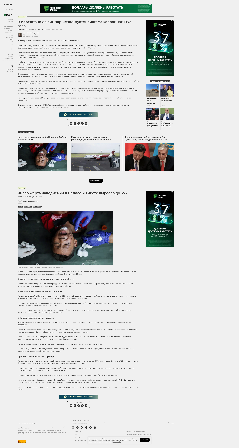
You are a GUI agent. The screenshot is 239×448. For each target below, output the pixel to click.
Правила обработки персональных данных (138, 434)
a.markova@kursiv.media (30, 36)
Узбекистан (9, 71)
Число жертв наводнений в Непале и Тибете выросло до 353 (42, 138)
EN (9, 9)
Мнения (10, 42)
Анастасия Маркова (31, 33)
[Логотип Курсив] (8, 4)
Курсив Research (8, 26)
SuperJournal (9, 33)
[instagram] (73, 427)
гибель (20, 206)
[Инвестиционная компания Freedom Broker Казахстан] (8, 15)
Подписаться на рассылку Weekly (83, 420)
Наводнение (27, 206)
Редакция (10, 54)
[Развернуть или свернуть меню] (12, 49)
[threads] (90, 427)
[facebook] (95, 427)
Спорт (11, 39)
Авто (11, 24)
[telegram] (77, 427)
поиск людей (37, 206)
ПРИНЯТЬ (144, 440)
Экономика (9, 37)
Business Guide (8, 28)
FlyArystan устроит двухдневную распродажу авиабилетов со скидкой (91, 138)
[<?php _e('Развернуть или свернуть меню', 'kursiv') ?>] (12, 66)
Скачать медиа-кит (80, 440)
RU (6, 9)
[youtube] (82, 427)
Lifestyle (10, 30)
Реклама (10, 56)
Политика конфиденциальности (135, 431)
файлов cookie (116, 442)
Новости (10, 19)
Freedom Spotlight (7, 61)
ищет (62, 387)
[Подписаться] (105, 423)
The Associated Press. (73, 274)
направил (72, 380)
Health (11, 35)
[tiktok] (86, 427)
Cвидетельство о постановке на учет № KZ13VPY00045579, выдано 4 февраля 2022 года (39, 430)
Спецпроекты (9, 58)
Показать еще (95, 180)
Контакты (77, 437)
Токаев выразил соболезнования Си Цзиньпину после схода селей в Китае (146, 138)
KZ (12, 9)
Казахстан (10, 69)
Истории (10, 21)
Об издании (78, 431)
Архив (11, 44)
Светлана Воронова (31, 201)
